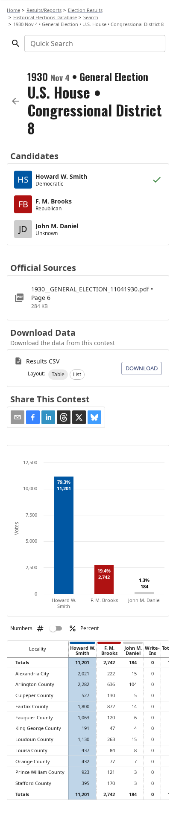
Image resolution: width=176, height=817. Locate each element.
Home (13, 10)
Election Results (85, 10)
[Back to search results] (15, 101)
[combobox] (94, 43)
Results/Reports (44, 10)
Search (90, 17)
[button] (58, 374)
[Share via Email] (17, 417)
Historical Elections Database (45, 17)
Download (142, 368)
